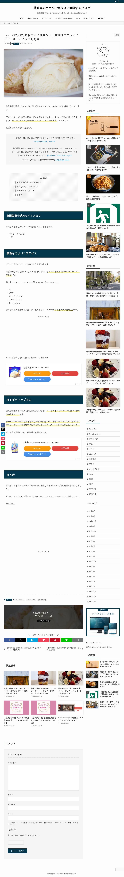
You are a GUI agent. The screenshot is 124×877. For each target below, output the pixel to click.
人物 (91, 474)
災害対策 (92, 489)
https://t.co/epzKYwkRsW (44, 142)
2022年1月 (91, 586)
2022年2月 (91, 581)
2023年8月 (91, 541)
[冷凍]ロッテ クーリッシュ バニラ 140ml (41, 442)
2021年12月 (91, 591)
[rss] (115, 1)
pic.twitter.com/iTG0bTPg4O (59, 155)
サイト (10, 814)
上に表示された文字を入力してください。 (24, 835)
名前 (10, 795)
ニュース (92, 454)
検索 (117, 35)
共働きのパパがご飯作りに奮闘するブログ (62, 8)
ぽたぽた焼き (42, 600)
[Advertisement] (43, 335)
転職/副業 (93, 494)
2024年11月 (91, 521)
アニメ (91, 444)
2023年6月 (91, 551)
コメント (12, 763)
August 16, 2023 (62, 160)
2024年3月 (91, 526)
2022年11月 (91, 561)
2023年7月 (91, 546)
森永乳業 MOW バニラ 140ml (36, 368)
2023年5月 (91, 556)
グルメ (16, 43)
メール (11, 804)
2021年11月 (91, 596)
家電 (91, 479)
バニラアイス (31, 600)
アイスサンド (20, 600)
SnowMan (93, 429)
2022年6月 (91, 571)
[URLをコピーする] (77, 640)
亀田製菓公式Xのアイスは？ (29, 182)
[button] (9, 640)
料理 (91, 484)
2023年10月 (91, 531)
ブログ (91, 464)
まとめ (19, 195)
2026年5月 (91, 516)
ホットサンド (94, 469)
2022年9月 (91, 566)
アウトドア (93, 439)
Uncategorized (94, 434)
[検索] (118, 1)
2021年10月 (91, 601)
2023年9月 (91, 536)
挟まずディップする (25, 190)
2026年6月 (91, 511)
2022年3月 (91, 576)
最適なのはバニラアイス (27, 187)
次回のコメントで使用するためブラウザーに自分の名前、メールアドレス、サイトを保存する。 (44, 824)
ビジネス (92, 459)
